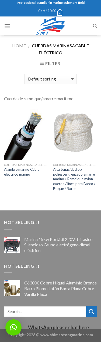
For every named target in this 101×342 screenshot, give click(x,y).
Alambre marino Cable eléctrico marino (21, 171)
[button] (13, 327)
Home (19, 45)
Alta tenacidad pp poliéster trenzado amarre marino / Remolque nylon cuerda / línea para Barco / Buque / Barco (74, 179)
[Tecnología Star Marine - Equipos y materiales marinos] (50, 25)
